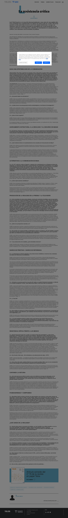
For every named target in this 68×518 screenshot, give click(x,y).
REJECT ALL (38, 62)
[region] (34, 58)
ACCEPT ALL (46, 62)
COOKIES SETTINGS (23, 62)
